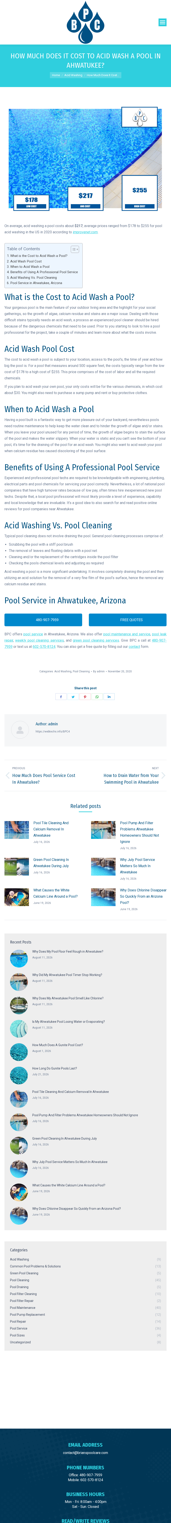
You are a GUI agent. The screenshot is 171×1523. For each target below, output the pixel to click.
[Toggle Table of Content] (72, 249)
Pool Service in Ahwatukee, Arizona (36, 283)
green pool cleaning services (96, 640)
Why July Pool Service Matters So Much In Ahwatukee (137, 866)
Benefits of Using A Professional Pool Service (44, 272)
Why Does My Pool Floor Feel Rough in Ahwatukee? (67, 951)
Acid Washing (62, 671)
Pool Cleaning (81, 671)
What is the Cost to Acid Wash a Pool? (38, 256)
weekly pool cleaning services (39, 640)
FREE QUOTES (131, 620)
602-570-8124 (44, 647)
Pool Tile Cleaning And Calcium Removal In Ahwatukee (51, 829)
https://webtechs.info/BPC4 (53, 731)
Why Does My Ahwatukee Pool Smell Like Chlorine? (68, 998)
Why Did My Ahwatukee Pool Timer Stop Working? (67, 975)
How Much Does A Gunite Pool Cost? (57, 1045)
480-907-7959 (47, 620)
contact (134, 647)
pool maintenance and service (126, 634)
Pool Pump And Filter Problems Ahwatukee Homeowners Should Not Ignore (139, 832)
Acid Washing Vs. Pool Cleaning (33, 278)
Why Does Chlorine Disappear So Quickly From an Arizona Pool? (143, 896)
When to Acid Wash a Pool (29, 267)
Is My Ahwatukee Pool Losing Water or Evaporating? (68, 1021)
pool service (33, 634)
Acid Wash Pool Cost (26, 261)
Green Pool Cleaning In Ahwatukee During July (51, 863)
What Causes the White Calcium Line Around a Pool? (55, 893)
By (99, 671)
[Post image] (16, 830)
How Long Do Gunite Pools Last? (54, 1068)
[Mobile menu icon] (163, 22)
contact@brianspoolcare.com (85, 1453)
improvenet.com (85, 232)
